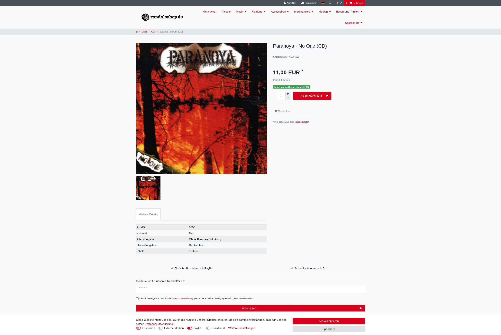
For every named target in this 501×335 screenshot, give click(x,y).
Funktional (218, 328)
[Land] (322, 3)
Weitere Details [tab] (148, 214)
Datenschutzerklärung (159, 323)
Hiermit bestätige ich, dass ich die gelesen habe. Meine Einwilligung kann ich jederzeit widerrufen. (196, 298)
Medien (323, 11)
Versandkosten (302, 122)
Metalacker (209, 11)
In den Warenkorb (311, 95)
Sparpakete (352, 22)
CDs (153, 32)
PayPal (198, 328)
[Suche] (330, 3)
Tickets (226, 11)
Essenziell (148, 328)
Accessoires (278, 11)
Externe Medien (174, 328)
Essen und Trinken (347, 11)
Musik (239, 11)
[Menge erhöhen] (287, 94)
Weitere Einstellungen (241, 328)
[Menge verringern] (287, 98)
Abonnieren (249, 308)
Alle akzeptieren (329, 320)
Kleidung (257, 11)
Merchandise (302, 11)
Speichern (329, 328)
